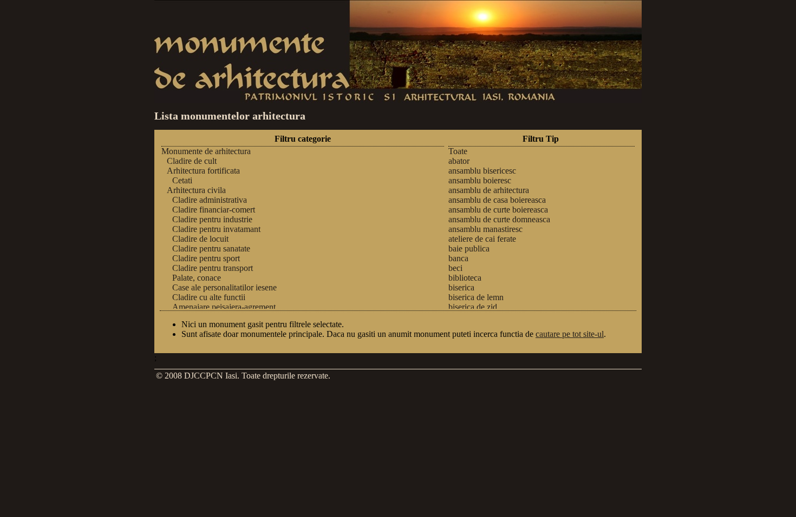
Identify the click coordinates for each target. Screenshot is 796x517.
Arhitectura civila (196, 190)
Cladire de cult (192, 160)
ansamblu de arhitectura (488, 190)
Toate (457, 151)
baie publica (469, 248)
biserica (461, 287)
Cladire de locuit (200, 238)
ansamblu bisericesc (482, 170)
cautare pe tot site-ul (570, 334)
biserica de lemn (476, 297)
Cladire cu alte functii (208, 297)
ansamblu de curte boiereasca (498, 209)
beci (455, 268)
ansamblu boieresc (479, 180)
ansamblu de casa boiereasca (497, 199)
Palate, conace (196, 277)
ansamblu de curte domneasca (499, 219)
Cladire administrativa (209, 199)
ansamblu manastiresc (485, 229)
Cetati (182, 180)
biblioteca (464, 277)
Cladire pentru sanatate (211, 248)
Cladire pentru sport (206, 258)
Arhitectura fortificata (203, 170)
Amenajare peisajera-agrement (224, 306)
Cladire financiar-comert (213, 209)
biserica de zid (472, 306)
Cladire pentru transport (212, 268)
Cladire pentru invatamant (216, 229)
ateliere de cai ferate (482, 238)
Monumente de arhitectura (206, 151)
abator (458, 160)
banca (458, 258)
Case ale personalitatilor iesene (224, 287)
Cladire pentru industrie (212, 219)
